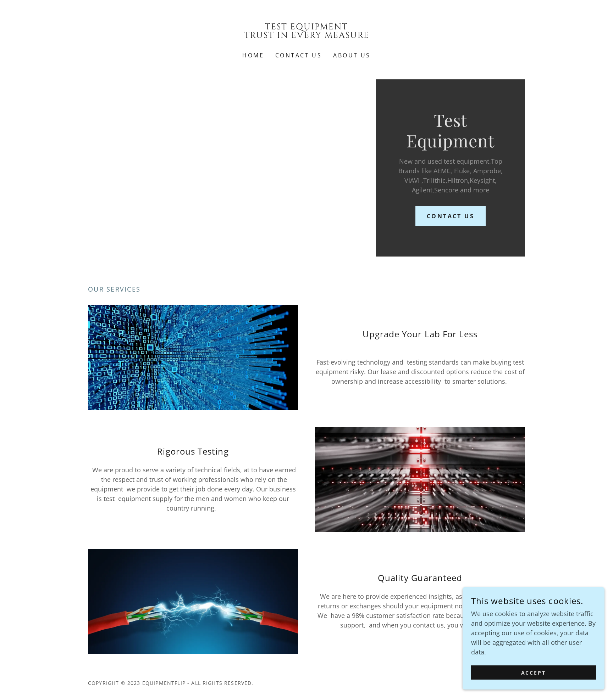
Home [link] (253, 55)
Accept (533, 672)
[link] (306, 35)
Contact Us (450, 216)
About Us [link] (351, 55)
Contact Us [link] (298, 55)
